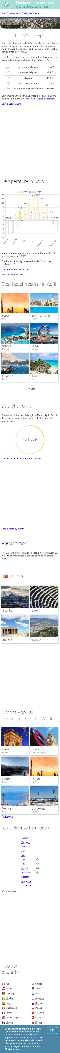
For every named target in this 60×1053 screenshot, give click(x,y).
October (25, 877)
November (26, 881)
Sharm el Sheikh (41, 315)
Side (35, 610)
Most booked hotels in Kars (15, 269)
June (26, 98)
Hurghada (7, 376)
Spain (34, 812)
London (37, 749)
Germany (10, 993)
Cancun (6, 345)
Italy (4, 782)
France (5, 752)
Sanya (35, 345)
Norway (38, 1022)
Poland (38, 1008)
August (39, 98)
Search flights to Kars (12, 274)
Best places (7, 816)
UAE (34, 782)
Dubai (5, 315)
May (23, 855)
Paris (5, 749)
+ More (30, 388)
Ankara (7, 640)
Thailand (39, 988)
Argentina (39, 998)
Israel (37, 993)
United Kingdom (39, 752)
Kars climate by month (13, 528)
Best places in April (11, 104)
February (25, 842)
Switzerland (11, 1008)
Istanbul (7, 610)
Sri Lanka (39, 1013)
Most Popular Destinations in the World (21, 458)
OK (52, 1030)
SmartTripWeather (10, 13)
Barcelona (39, 808)
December (26, 885)
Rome (6, 779)
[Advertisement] (30, 139)
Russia (38, 1003)
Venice (6, 808)
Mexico (9, 1022)
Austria (9, 988)
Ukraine (9, 998)
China (38, 1017)
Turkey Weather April (32, 13)
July (33, 98)
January (25, 838)
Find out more (12, 1049)
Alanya (36, 640)
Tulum (35, 376)
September (49, 98)
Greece (38, 984)
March (24, 846)
